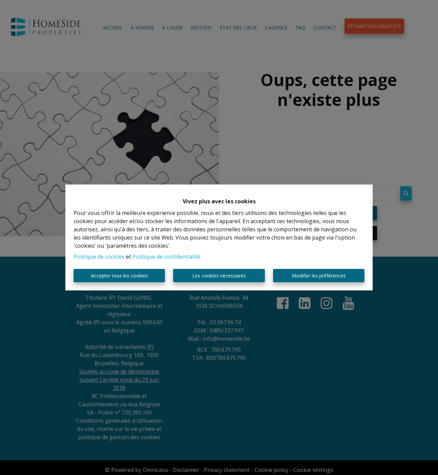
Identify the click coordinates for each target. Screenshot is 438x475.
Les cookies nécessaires (219, 275)
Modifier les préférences (319, 275)
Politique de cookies (99, 256)
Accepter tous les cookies (119, 275)
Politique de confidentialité (166, 256)
